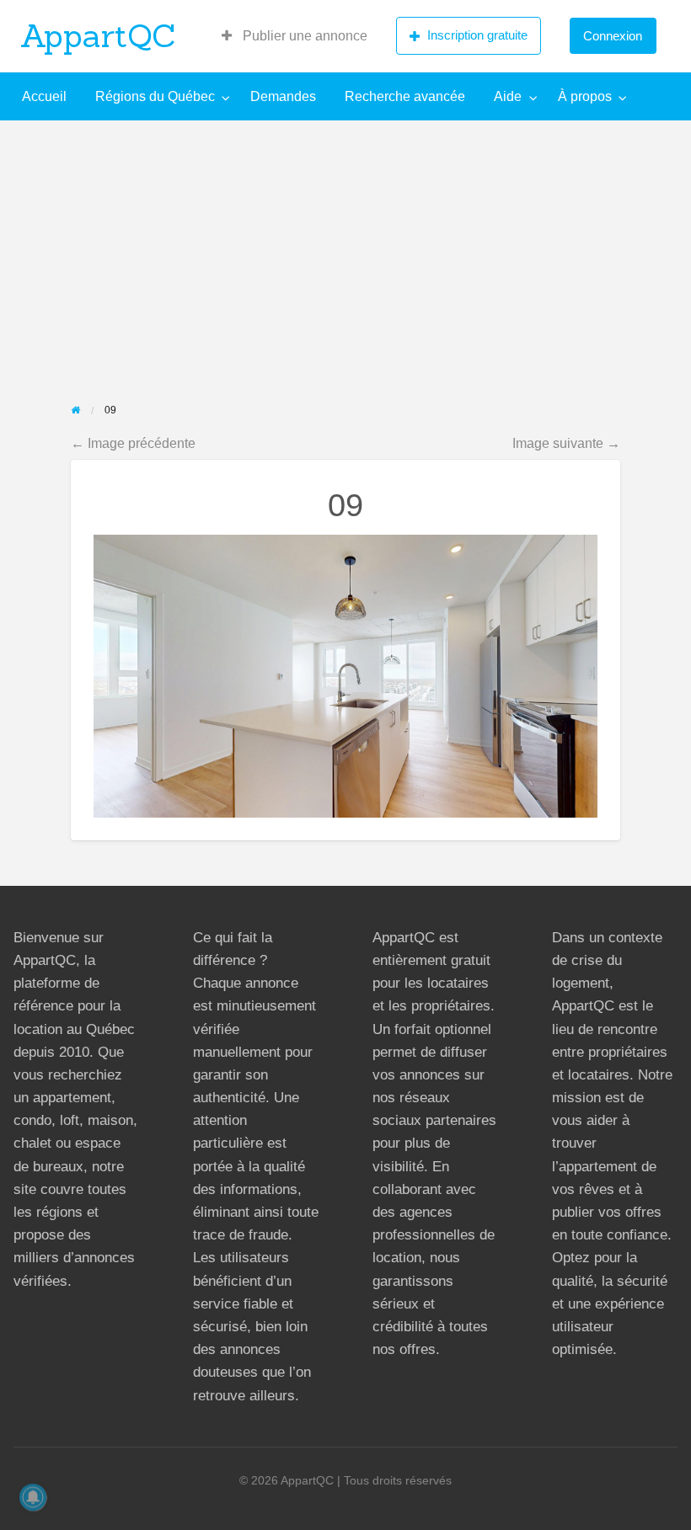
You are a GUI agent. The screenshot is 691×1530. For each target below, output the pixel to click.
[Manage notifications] (32, 1497)
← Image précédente (133, 442)
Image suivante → (566, 442)
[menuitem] (294, 36)
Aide (508, 96)
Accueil (44, 96)
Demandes (283, 96)
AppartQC (98, 35)
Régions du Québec (155, 96)
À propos (585, 96)
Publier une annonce (303, 36)
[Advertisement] (345, 247)
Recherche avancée (405, 96)
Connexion (612, 36)
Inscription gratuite (477, 35)
